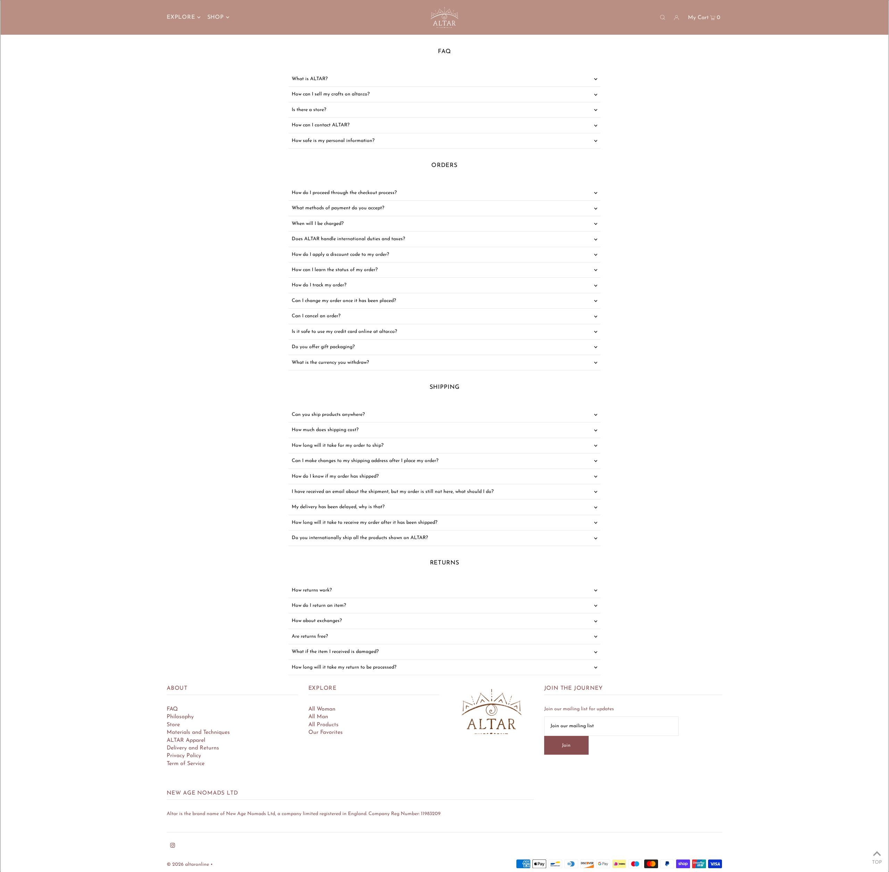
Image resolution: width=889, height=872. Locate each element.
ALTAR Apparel (186, 740)
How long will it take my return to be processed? (344, 667)
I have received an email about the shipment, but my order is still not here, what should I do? (392, 491)
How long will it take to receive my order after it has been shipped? (364, 522)
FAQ (172, 709)
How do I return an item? (319, 605)
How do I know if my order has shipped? (335, 476)
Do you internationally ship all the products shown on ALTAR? (360, 537)
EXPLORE (181, 17)
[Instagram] (172, 846)
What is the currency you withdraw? (330, 362)
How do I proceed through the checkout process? (344, 192)
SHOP (215, 17)
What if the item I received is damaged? (335, 651)
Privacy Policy (184, 755)
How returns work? (312, 590)
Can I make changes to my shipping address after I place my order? (365, 460)
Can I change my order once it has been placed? (344, 300)
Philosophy (180, 717)
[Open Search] (662, 17)
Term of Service (186, 763)
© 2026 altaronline (188, 864)
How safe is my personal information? (333, 140)
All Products (323, 725)
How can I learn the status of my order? (334, 269)
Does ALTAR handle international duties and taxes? (348, 239)
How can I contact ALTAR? (320, 125)
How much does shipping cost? (325, 430)
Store (173, 725)
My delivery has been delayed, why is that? (338, 507)
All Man (318, 717)
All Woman (321, 709)
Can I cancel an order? (316, 316)
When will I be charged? (317, 223)
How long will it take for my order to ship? (337, 445)
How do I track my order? (319, 285)
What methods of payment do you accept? (338, 208)
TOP (877, 862)
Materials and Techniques (198, 732)
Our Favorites (325, 732)
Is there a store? (309, 109)
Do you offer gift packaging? (323, 347)
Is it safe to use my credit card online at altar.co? (344, 331)
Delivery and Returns (193, 748)
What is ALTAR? (309, 79)
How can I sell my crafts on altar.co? (330, 94)
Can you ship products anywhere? (328, 414)
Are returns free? (310, 636)
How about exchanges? (317, 620)
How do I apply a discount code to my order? (340, 254)
